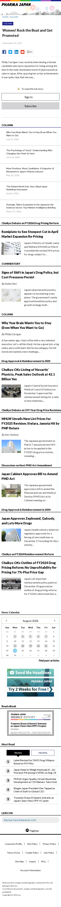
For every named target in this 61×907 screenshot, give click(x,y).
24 (15, 650)
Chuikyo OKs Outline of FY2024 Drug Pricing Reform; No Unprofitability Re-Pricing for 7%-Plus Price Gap (29, 567)
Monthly (42, 752)
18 (23, 646)
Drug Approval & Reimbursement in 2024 (26, 509)
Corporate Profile (13, 844)
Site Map (19, 861)
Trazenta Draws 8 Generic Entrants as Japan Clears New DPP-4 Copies (34, 799)
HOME (5, 17)
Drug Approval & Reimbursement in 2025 (26, 361)
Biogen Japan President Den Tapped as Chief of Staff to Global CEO (34, 790)
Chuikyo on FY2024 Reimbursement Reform (28, 554)
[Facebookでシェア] (4, 51)
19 (30, 646)
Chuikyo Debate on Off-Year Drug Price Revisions (31, 410)
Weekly (18, 752)
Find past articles (49, 660)
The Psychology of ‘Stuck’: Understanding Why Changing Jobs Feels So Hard (29, 152)
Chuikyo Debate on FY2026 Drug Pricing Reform (30, 223)
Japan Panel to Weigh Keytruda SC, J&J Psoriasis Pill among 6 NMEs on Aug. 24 (35, 771)
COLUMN (14, 17)
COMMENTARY (11, 263)
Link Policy (49, 852)
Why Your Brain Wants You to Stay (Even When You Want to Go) (31, 134)
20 (38, 646)
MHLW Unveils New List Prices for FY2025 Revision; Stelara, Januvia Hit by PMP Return (30, 423)
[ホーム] (16, 4)
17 (15, 646)
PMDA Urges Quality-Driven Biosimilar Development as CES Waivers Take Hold (35, 780)
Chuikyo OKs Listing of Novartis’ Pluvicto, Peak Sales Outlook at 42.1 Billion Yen (28, 374)
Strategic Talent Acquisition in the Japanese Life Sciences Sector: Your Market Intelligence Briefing (31, 206)
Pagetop (34, 830)
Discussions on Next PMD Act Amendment (27, 465)
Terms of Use (13, 852)
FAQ (43, 861)
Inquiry (32, 861)
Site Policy (32, 844)
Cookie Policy (31, 852)
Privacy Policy (49, 844)
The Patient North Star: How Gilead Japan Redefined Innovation (26, 188)
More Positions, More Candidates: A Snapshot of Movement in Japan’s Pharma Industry (30, 170)
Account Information (30, 870)
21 (46, 646)
